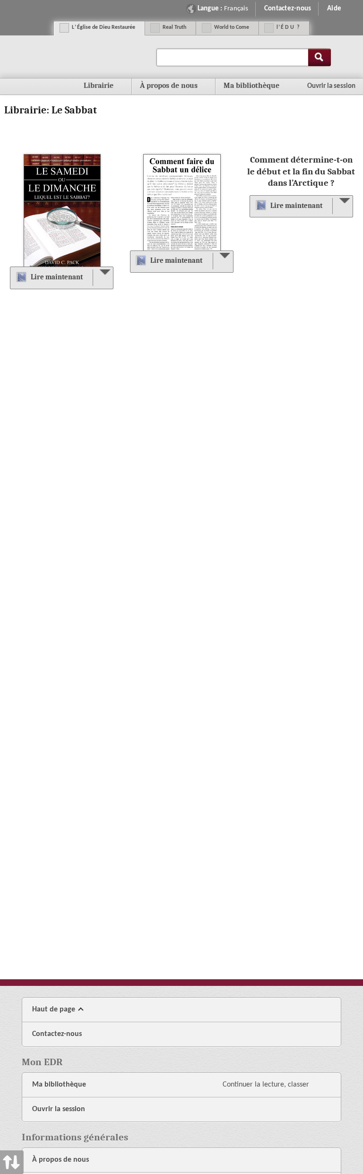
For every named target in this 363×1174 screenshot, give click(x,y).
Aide (334, 8)
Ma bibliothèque (251, 85)
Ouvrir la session (58, 1109)
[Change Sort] (12, 587)
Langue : (223, 8)
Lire (57, 277)
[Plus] (102, 277)
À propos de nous (60, 1160)
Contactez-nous (287, 8)
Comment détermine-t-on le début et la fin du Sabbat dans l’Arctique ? (301, 171)
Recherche (319, 57)
